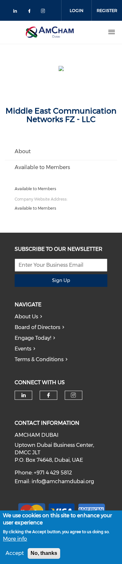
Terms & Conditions (39, 359)
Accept (15, 553)
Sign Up (61, 280)
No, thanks (44, 553)
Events (23, 349)
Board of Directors (37, 327)
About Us (26, 316)
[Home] (50, 32)
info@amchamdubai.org (63, 481)
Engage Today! (33, 338)
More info (15, 539)
